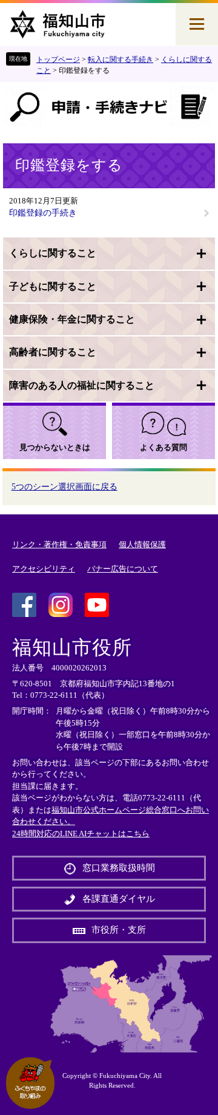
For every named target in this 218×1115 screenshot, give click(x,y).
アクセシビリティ (43, 568)
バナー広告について (122, 568)
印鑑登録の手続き (43, 212)
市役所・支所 (118, 930)
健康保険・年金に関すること (72, 319)
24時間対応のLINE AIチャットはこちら (81, 833)
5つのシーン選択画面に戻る (64, 486)
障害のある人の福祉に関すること (81, 385)
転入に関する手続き (120, 59)
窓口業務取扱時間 (118, 868)
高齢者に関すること (52, 352)
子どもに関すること (52, 286)
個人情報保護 (142, 544)
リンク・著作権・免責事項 (59, 544)
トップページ (58, 59)
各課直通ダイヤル (118, 899)
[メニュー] (197, 24)
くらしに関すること (52, 253)
